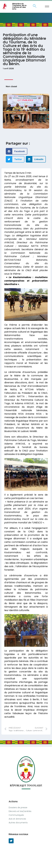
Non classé (11, 86)
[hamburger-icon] (47, 6)
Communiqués (16, 815)
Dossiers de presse (18, 807)
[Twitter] (11, 840)
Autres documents (18, 822)
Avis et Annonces (17, 818)
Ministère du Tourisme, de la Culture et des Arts (19, 6)
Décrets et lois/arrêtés (20, 811)
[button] (16, 151)
